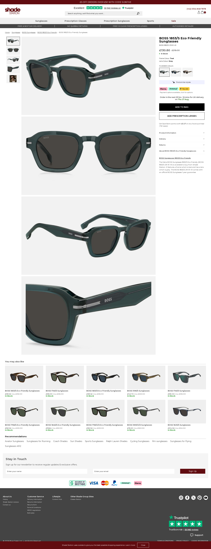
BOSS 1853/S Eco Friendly (47, 32)
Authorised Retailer (183, 26)
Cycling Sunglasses (139, 441)
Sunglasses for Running (38, 441)
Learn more (130, 545)
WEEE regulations (33, 510)
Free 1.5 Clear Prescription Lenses (130, 26)
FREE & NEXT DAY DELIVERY (30, 26)
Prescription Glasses (76, 21)
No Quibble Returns (77, 26)
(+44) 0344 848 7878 (196, 9)
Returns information (34, 502)
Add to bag (181, 107)
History (5, 499)
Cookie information (199, 541)
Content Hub (57, 499)
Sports (150, 21)
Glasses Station (75, 499)
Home (7, 32)
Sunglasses (41, 21)
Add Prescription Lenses (182, 116)
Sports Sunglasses (94, 441)
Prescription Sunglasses (117, 21)
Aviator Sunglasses (14, 441)
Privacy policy (182, 541)
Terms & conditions (165, 541)
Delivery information (34, 499)
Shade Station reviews (11, 502)
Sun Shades (76, 441)
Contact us (6, 505)
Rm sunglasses (159, 441)
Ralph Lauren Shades (116, 441)
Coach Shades (60, 441)
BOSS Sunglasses (28, 32)
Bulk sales (30, 513)
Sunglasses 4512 (13, 446)
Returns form (32, 505)
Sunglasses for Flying (180, 441)
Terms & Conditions (34, 507)
